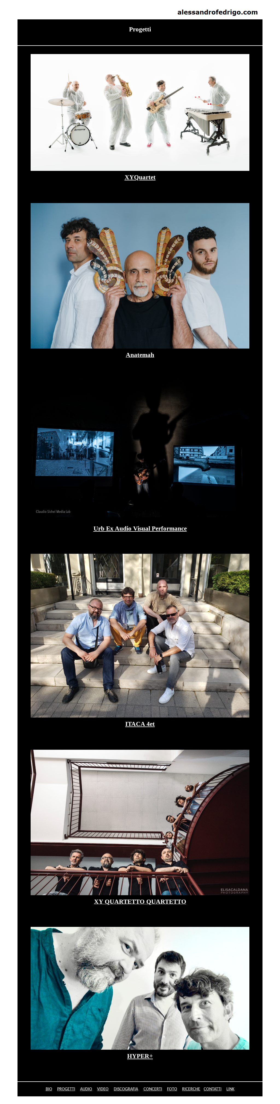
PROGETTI (66, 1089)
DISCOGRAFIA (126, 1089)
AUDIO (86, 1089)
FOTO (172, 1089)
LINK (230, 1089)
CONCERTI (153, 1089)
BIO (49, 1089)
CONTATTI (212, 1089)
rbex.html (10, 4)
